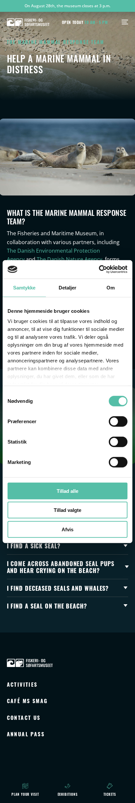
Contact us (24, 717)
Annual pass (26, 733)
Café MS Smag (27, 700)
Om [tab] (110, 287)
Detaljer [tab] (68, 287)
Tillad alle (67, 490)
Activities (22, 684)
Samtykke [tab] (24, 287)
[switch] (118, 421)
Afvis (67, 529)
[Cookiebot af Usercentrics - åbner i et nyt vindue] (98, 269)
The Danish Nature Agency (69, 259)
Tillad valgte (67, 510)
